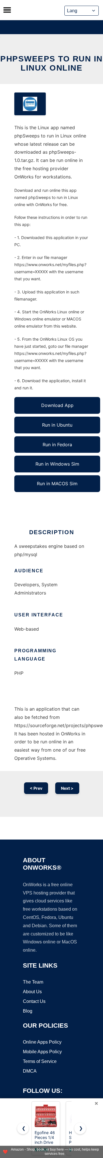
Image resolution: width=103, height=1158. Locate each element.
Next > (67, 788)
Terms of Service (40, 1061)
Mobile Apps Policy (42, 1051)
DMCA (30, 1071)
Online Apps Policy (42, 1042)
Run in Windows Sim (57, 464)
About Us (32, 991)
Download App (57, 405)
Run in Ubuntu (57, 425)
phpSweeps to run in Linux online (51, 63)
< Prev (36, 788)
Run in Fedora (57, 444)
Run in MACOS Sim (57, 483)
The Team (33, 982)
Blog (27, 1011)
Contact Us (34, 1001)
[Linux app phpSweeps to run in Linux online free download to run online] (30, 103)
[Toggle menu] (7, 10)
